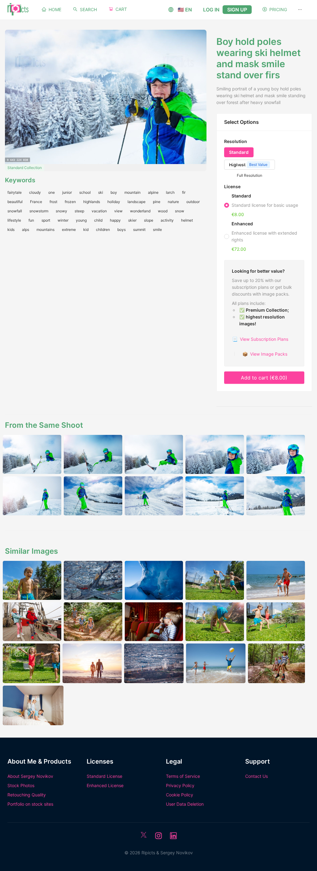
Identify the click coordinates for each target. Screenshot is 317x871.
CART (121, 9)
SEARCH (88, 9)
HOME (55, 9)
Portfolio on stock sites (30, 804)
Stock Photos (20, 785)
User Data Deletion (185, 804)
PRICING (278, 9)
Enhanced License (105, 785)
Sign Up (237, 9)
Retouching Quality (26, 794)
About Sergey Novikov (30, 776)
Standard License (104, 776)
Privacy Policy (180, 785)
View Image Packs (264, 354)
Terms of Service (183, 776)
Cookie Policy (179, 794)
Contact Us (256, 776)
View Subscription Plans (260, 339)
